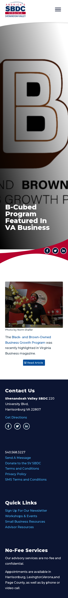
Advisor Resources (19, 527)
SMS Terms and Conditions (26, 479)
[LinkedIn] (63, 250)
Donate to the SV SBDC (23, 463)
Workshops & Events (21, 516)
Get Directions (16, 417)
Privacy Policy (15, 474)
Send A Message (18, 458)
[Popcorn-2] (34, 305)
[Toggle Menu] (58, 9)
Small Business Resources (25, 521)
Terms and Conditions (22, 468)
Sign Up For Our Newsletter (26, 510)
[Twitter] (17, 426)
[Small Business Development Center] (28, 9)
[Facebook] (8, 426)
